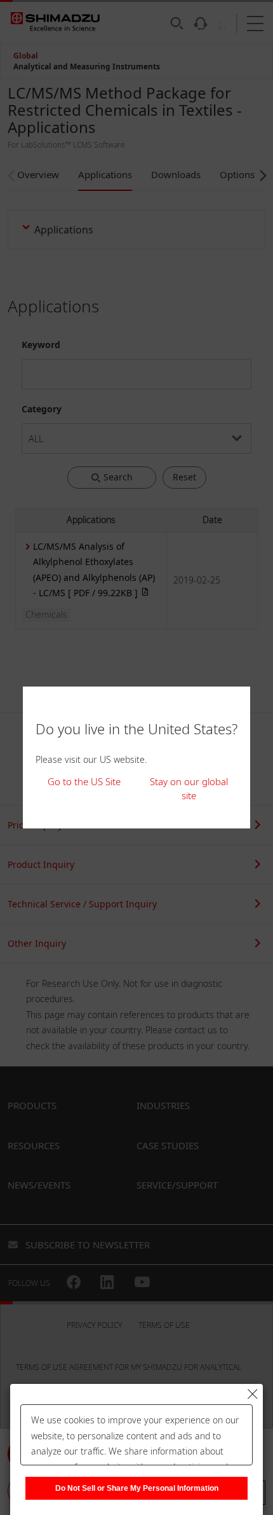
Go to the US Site (84, 781)
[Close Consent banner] (253, 1394)
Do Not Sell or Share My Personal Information (136, 1488)
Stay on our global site (189, 788)
